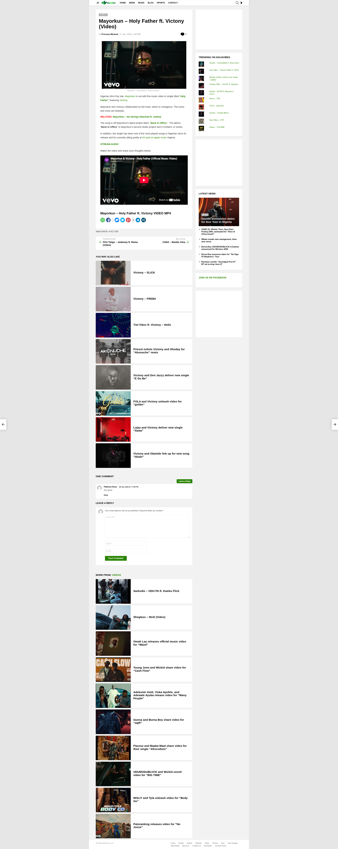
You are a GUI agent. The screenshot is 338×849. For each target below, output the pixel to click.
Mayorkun (130, 96)
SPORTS (161, 3)
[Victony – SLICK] (113, 273)
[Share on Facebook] (108, 220)
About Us (185, 846)
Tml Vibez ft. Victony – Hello (152, 324)
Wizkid (189, 843)
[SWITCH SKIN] (241, 3)
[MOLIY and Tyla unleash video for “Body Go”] (113, 800)
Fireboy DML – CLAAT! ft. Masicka (223, 84)
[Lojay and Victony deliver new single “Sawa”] (113, 429)
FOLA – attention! (216, 106)
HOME (123, 3)
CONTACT (173, 3)
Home (173, 843)
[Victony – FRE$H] (113, 299)
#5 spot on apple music (154, 137)
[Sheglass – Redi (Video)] (113, 617)
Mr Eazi (215, 843)
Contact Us (196, 846)
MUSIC (141, 3)
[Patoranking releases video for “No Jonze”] (113, 826)
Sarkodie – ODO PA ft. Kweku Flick (156, 590)
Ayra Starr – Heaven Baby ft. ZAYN (224, 70)
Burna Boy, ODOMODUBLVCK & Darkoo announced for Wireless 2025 (220, 248)
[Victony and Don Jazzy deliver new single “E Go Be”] (113, 377)
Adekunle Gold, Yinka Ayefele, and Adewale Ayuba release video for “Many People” (160, 695)
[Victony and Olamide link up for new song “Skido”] (113, 455)
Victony (123, 100)
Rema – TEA (214, 98)
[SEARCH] (237, 2)
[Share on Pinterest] (128, 220)
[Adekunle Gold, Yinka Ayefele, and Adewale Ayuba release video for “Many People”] (113, 695)
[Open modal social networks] (143, 220)
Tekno (207, 843)
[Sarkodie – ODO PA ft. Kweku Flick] (113, 591)
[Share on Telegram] (138, 220)
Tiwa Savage (232, 843)
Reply (106, 495)
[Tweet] (122, 220)
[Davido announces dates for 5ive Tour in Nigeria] (219, 212)
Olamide (198, 843)
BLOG (151, 3)
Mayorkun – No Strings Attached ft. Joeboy (137, 116)
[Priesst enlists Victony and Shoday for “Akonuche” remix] (113, 351)
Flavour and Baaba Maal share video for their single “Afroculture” (160, 747)
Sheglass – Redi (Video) (149, 617)
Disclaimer (208, 846)
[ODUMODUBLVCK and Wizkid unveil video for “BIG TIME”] (113, 774)
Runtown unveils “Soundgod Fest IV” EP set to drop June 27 (218, 263)
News (205, 215)
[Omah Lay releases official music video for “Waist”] (113, 643)
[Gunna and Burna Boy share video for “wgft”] (113, 721)
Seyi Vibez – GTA (216, 120)
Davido (181, 843)
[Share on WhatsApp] (102, 220)
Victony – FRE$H (144, 298)
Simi (222, 843)
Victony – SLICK (144, 272)
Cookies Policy (220, 846)
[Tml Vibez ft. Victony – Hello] (113, 325)
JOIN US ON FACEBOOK (213, 277)
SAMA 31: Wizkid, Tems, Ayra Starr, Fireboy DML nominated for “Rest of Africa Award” (218, 231)
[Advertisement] (218, 29)
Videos (116, 575)
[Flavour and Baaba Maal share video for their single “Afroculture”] (113, 748)
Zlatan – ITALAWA (216, 127)
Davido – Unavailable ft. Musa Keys (224, 63)
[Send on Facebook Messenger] (117, 220)
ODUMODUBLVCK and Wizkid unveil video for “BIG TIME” (157, 773)
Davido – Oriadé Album (219, 113)
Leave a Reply (184, 481)
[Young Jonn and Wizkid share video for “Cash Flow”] (113, 669)
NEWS (132, 3)
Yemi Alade (175, 846)
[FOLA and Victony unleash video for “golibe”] (113, 403)
